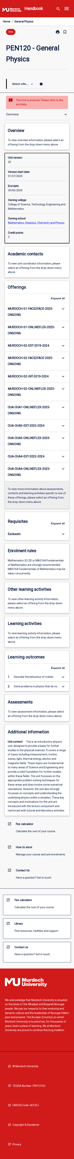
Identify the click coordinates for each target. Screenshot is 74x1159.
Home (6, 21)
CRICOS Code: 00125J (26, 1105)
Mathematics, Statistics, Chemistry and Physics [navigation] (36, 222)
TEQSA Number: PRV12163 (29, 1085)
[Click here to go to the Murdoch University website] (11, 11)
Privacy (17, 1144)
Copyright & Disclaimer (26, 1124)
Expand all (58, 298)
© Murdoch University (25, 1066)
